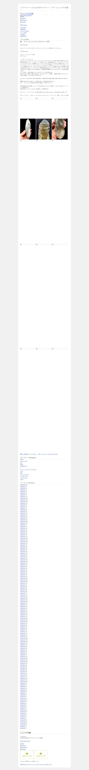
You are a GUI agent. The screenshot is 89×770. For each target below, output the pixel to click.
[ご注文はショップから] (27, 751)
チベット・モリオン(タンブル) (50, 454)
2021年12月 (22, 578)
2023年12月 (23, 538)
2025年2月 (22, 514)
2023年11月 (22, 539)
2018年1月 (22, 656)
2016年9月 (22, 683)
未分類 (21, 459)
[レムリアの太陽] (26, 14)
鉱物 (21, 472)
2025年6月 (22, 508)
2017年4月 (22, 671)
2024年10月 (23, 521)
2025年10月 (23, 501)
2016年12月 (22, 678)
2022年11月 (22, 559)
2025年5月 (22, 509)
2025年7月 (22, 506)
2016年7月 (22, 686)
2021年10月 (22, 581)
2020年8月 (22, 604)
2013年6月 (22, 726)
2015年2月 (22, 706)
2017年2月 (22, 674)
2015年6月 (22, 703)
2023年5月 (22, 549)
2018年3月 (22, 653)
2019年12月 (22, 618)
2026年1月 (22, 496)
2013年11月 (22, 721)
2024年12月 (23, 518)
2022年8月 (22, 564)
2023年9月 (22, 543)
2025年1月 (22, 516)
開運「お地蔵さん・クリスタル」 (28, 454)
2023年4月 (22, 551)
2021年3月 (22, 593)
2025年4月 (22, 511)
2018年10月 (23, 641)
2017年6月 (22, 668)
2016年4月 (22, 691)
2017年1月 (22, 676)
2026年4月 (22, 491)
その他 (21, 479)
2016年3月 (22, 693)
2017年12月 (22, 658)
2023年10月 (23, 541)
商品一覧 (23, 27)
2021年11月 (22, 579)
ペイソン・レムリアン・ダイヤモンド (28, 469)
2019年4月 (22, 631)
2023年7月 (22, 546)
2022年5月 (22, 569)
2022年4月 (22, 571)
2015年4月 (22, 705)
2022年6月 (22, 568)
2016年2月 (22, 695)
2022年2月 (22, 574)
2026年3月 (22, 493)
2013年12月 (22, 720)
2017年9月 (22, 663)
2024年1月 (22, 536)
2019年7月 (22, 626)
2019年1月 (22, 636)
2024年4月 (22, 531)
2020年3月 (22, 613)
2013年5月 (22, 728)
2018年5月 (22, 649)
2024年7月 (22, 526)
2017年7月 (22, 666)
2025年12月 (23, 498)
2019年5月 (22, 629)
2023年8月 (22, 544)
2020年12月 (23, 598)
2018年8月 (22, 644)
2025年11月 (22, 499)
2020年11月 (22, 599)
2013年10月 (23, 723)
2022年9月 (22, 563)
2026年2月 (22, 494)
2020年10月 (23, 601)
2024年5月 (22, 529)
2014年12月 (22, 710)
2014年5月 (22, 715)
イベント (23, 32)
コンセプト (24, 31)
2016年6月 (22, 688)
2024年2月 (22, 534)
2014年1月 (22, 718)
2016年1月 (22, 696)
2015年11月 (22, 698)
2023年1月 (22, 556)
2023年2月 (22, 554)
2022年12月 (22, 558)
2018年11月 (22, 639)
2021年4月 (22, 591)
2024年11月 (22, 519)
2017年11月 (22, 659)
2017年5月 (22, 669)
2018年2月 (22, 654)
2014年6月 (22, 713)
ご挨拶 (23, 29)
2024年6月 (22, 528)
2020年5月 (22, 609)
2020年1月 (22, 616)
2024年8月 (22, 524)
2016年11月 (22, 679)
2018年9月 (22, 643)
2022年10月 (23, 561)
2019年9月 (22, 623)
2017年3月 (22, 673)
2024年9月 (22, 523)
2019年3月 (22, 633)
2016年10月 (23, 681)
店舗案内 (23, 36)
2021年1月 (22, 596)
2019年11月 (22, 619)
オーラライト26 (23, 477)
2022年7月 (22, 566)
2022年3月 (22, 573)
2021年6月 (22, 588)
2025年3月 (22, 513)
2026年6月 (22, 488)
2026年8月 (22, 484)
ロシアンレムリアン (24, 474)
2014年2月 (22, 716)
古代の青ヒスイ (23, 466)
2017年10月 (22, 661)
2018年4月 (22, 651)
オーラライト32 (23, 461)
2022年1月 (22, 576)
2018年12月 (22, 638)
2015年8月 (22, 701)
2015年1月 (22, 708)
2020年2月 (22, 614)
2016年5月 (22, 689)
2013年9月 (22, 725)
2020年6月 (22, 608)
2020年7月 (22, 606)
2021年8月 (22, 584)
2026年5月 (22, 489)
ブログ (22, 34)
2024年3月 (22, 533)
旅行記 (21, 464)
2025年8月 (22, 504)
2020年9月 (22, 603)
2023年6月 (22, 548)
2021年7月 (22, 586)
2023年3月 (22, 553)
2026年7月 (22, 486)
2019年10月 (23, 621)
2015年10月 (23, 700)
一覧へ (39, 454)
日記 (21, 462)
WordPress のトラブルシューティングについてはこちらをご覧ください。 (36, 764)
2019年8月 (22, 624)
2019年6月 (22, 628)
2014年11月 (22, 711)
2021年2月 (22, 594)
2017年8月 (22, 664)
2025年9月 (22, 503)
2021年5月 (22, 589)
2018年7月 (22, 646)
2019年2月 (22, 634)
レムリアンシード (24, 476)
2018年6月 (22, 648)
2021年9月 (22, 583)
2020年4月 (22, 611)
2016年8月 (22, 684)
